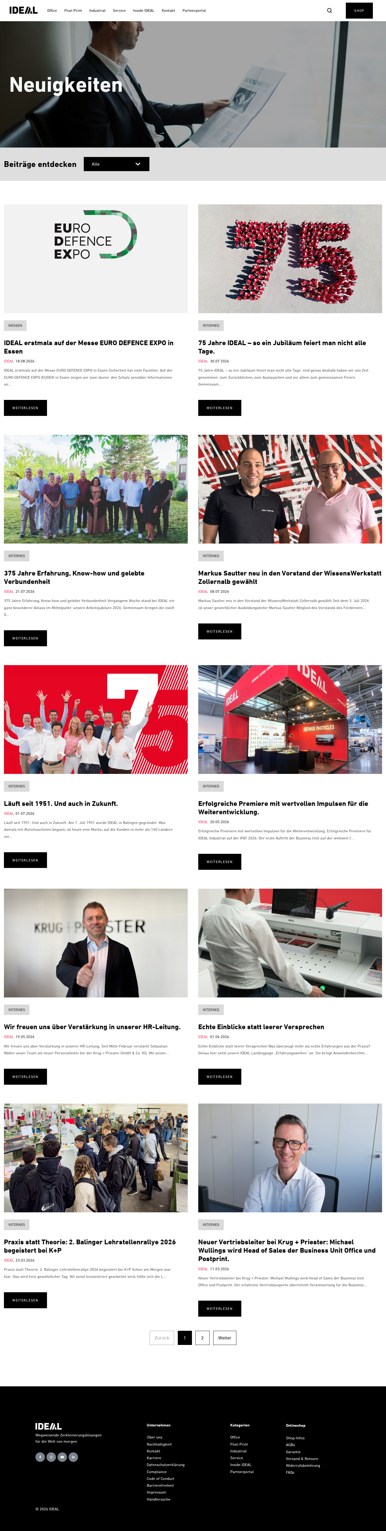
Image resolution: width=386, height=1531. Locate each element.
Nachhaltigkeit (159, 1444)
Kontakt (153, 1451)
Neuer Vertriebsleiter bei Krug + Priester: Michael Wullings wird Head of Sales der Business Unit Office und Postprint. (287, 1250)
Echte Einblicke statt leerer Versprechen (261, 1027)
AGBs (290, 1444)
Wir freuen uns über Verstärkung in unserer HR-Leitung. (92, 1027)
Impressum (156, 1492)
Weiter (224, 1337)
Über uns (154, 1437)
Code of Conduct (160, 1478)
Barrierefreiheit (160, 1485)
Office (235, 1437)
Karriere (154, 1458)
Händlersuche (158, 1499)
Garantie (293, 1451)
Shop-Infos (295, 1438)
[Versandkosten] (319, 1458)
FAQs (290, 1472)
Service (236, 1458)
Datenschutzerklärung (166, 1464)
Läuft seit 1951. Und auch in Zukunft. (61, 803)
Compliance (157, 1471)
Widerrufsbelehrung (303, 1465)
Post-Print (239, 1444)
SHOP (359, 10)
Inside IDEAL (241, 1464)
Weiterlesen (25, 408)
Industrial (238, 1451)
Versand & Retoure (302, 1458)
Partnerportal (242, 1471)
